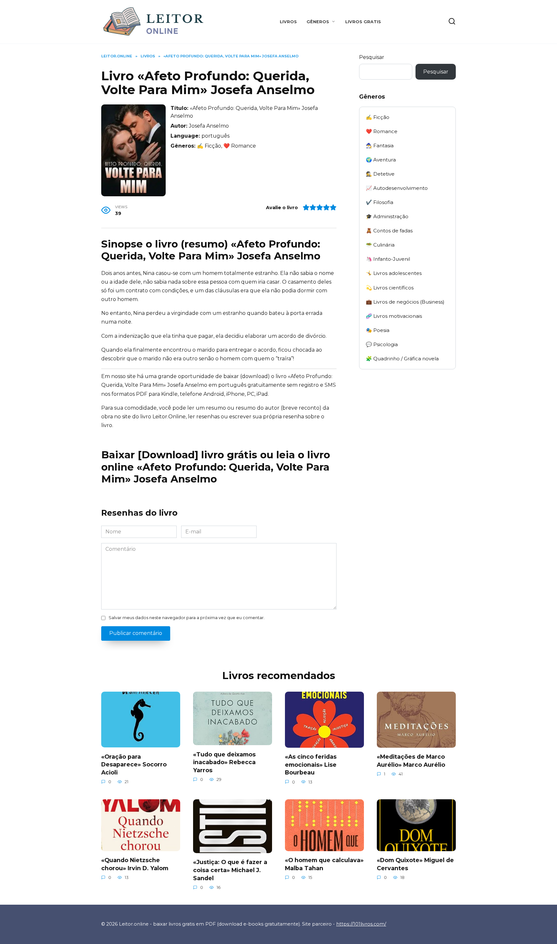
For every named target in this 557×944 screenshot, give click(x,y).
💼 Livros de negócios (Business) (405, 302)
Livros (288, 21)
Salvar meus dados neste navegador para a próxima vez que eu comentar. (187, 617)
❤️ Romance (381, 131)
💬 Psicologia (382, 344)
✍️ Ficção (377, 117)
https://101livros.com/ (361, 924)
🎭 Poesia (377, 330)
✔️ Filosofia (379, 202)
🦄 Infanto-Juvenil (388, 259)
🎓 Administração (387, 216)
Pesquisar (371, 57)
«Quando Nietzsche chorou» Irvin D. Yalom (134, 864)
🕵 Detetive (380, 174)
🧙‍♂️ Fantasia (380, 145)
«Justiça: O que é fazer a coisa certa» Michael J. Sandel (230, 870)
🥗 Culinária (380, 245)
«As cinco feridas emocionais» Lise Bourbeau (311, 764)
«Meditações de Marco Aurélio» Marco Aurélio (411, 760)
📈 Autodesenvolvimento (397, 188)
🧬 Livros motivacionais (394, 316)
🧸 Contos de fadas (389, 231)
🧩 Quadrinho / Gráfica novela (402, 358)
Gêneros (318, 21)
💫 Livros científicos (390, 288)
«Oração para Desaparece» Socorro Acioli (134, 764)
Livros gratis (363, 21)
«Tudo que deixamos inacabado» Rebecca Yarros (224, 762)
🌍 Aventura (381, 160)
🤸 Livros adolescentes (394, 273)
